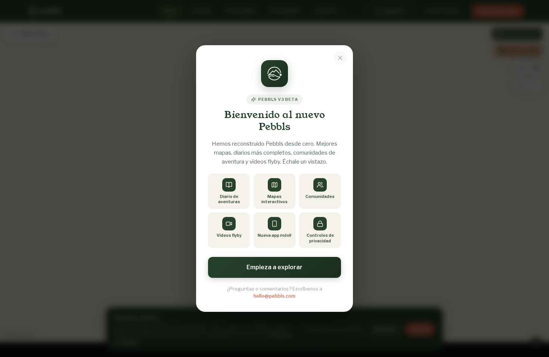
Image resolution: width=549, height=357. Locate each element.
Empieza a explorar (274, 267)
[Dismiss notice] (340, 58)
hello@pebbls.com (274, 296)
